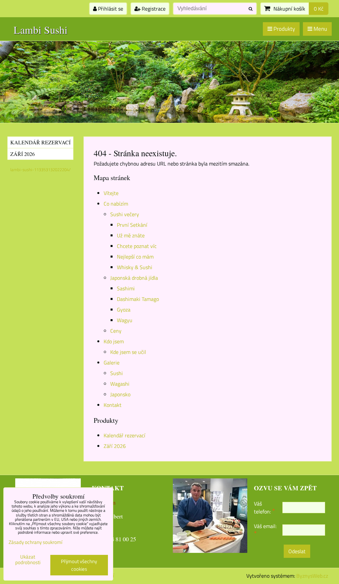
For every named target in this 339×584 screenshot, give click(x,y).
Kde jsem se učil (128, 352)
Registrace (153, 9)
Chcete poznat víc (137, 246)
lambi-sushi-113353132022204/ (40, 169)
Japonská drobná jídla (134, 278)
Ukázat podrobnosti (27, 559)
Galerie (112, 362)
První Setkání (132, 225)
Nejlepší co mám (135, 257)
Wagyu (124, 320)
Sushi (116, 373)
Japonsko (120, 394)
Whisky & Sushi (134, 267)
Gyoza (123, 310)
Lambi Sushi (41, 30)
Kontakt (112, 405)
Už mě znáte (131, 235)
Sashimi (126, 288)
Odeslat (297, 551)
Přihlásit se (110, 9)
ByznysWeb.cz (312, 576)
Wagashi (119, 384)
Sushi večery (124, 214)
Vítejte (111, 193)
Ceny (115, 331)
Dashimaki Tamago (138, 299)
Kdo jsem (114, 341)
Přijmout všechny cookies (79, 565)
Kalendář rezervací (124, 435)
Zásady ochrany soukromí (35, 542)
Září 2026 (115, 446)
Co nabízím (116, 204)
